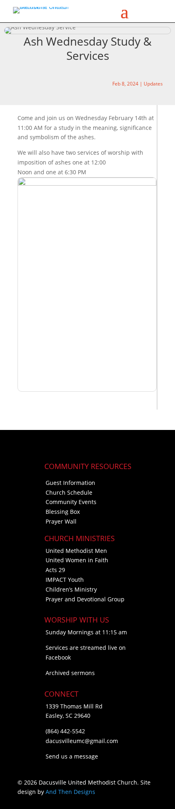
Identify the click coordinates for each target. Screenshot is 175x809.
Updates (153, 83)
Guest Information (70, 483)
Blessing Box (63, 511)
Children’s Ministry (71, 589)
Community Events (71, 502)
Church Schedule (69, 492)
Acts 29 (55, 570)
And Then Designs (70, 792)
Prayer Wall (61, 521)
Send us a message (72, 756)
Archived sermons (70, 673)
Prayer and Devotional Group (85, 599)
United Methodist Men (76, 551)
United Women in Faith (77, 560)
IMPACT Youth (65, 579)
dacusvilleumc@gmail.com (82, 741)
